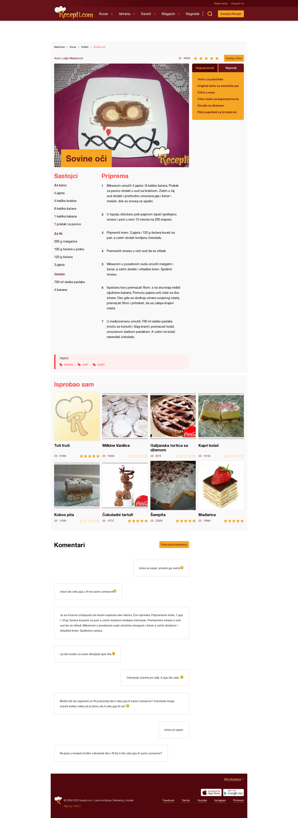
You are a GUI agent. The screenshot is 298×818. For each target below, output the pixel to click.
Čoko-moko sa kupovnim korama (218, 99)
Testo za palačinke (210, 79)
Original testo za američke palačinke (218, 85)
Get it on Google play (233, 792)
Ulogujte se (237, 3)
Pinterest (238, 800)
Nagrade (192, 14)
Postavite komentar (174, 544)
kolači (101, 364)
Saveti (146, 14)
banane (68, 364)
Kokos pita (77, 491)
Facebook (168, 800)
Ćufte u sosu (206, 92)
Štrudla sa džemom (210, 105)
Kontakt (130, 800)
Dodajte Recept (231, 13)
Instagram (220, 800)
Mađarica (221, 491)
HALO (77, 806)
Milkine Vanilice (125, 425)
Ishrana (124, 14)
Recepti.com (74, 12)
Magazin (168, 14)
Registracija (220, 3)
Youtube (202, 800)
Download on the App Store (211, 792)
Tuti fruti (77, 425)
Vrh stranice (232, 779)
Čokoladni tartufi (125, 491)
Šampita (173, 491)
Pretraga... (209, 13)
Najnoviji (231, 67)
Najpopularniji (205, 67)
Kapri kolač (221, 425)
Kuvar (103, 14)
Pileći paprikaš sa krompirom (217, 112)
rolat (85, 364)
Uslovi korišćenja (102, 800)
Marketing (118, 800)
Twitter (186, 800)
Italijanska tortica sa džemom (173, 425)
